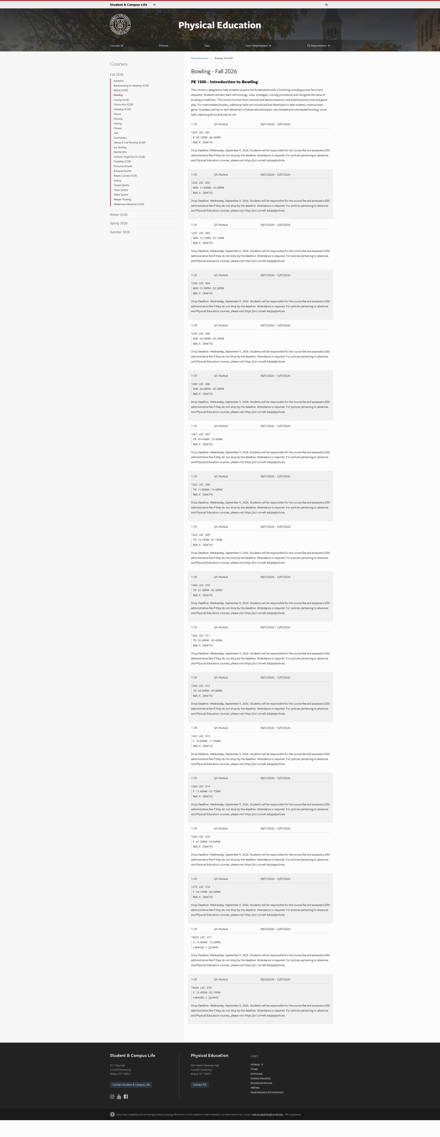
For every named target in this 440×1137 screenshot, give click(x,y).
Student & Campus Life (130, 4)
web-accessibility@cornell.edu (267, 1114)
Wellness (255, 1087)
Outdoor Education (261, 1078)
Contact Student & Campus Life (131, 1084)
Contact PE (199, 1084)
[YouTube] (119, 1096)
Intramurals (256, 1073)
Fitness (254, 1069)
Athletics (255, 1064)
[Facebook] (125, 1096)
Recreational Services (261, 1083)
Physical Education (219, 24)
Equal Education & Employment (267, 1092)
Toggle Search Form (326, 4)
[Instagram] (113, 1096)
